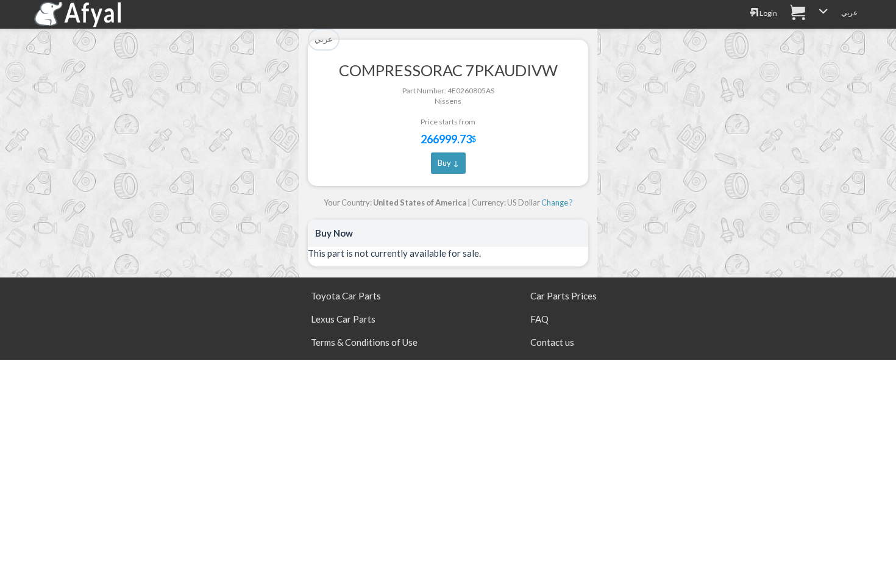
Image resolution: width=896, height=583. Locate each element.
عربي (849, 12)
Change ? (557, 202)
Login (767, 13)
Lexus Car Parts (343, 318)
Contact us (552, 342)
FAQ (539, 318)
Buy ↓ (448, 163)
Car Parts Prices (563, 295)
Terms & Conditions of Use (364, 342)
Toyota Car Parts (346, 295)
